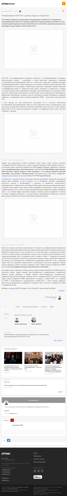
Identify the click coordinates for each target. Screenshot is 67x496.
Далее (60, 392)
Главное (18, 306)
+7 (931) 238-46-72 (6, 472)
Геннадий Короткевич (20, 324)
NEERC (51, 306)
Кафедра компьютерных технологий (23, 315)
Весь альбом (58, 340)
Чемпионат (44, 306)
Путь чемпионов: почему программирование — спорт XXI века (33, 367)
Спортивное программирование (30, 306)
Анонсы (6, 382)
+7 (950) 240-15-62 (6, 474)
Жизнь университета (40, 462)
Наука (35, 453)
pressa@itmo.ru (5, 480)
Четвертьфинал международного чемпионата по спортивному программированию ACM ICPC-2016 (26, 336)
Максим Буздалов (36, 324)
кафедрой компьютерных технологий (14, 176)
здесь (3, 250)
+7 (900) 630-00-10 (6, 470)
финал (13, 288)
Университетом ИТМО (22, 487)
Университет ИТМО (17, 425)
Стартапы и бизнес (39, 459)
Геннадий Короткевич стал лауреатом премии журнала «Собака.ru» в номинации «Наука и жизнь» (13, 368)
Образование (37, 456)
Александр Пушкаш (50, 297)
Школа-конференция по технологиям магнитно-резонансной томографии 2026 (25, 385)
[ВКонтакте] (63, 11)
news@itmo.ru (13, 413)
